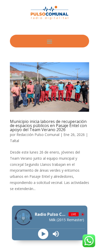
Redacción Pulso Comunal (37, 134)
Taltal (14, 140)
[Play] (43, 233)
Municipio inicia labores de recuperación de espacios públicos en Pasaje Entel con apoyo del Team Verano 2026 (48, 125)
